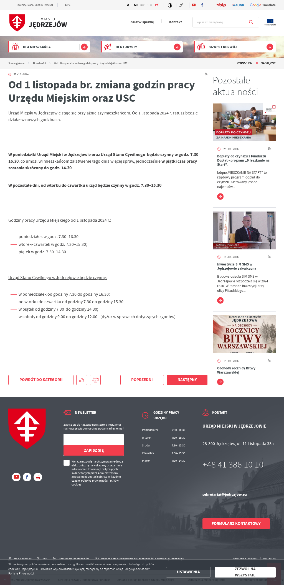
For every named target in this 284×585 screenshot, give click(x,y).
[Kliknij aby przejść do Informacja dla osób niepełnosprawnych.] (181, 5)
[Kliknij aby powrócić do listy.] (257, 63)
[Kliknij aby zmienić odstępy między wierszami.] (143, 6)
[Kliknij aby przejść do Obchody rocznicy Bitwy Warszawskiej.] (244, 334)
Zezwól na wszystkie (245, 572)
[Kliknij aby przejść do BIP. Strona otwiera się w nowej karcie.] (221, 5)
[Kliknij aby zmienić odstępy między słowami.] (149, 6)
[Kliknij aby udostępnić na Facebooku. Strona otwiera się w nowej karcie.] (81, 380)
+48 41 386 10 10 (232, 464)
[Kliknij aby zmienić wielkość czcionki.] (129, 6)
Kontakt (175, 22)
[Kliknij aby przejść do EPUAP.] (238, 5)
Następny (268, 63)
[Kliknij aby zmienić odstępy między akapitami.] (156, 6)
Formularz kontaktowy (236, 523)
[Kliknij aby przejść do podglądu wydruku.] (95, 380)
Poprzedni (245, 63)
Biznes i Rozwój (223, 47)
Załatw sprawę (142, 22)
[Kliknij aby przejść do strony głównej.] (37, 23)
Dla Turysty (126, 47)
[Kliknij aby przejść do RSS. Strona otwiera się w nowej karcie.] (206, 74)
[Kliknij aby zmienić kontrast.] (170, 5)
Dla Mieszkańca (36, 47)
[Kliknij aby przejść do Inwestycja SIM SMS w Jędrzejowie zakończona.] (244, 230)
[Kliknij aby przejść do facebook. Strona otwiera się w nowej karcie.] (202, 5)
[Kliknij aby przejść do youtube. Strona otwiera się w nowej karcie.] (193, 5)
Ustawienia (188, 572)
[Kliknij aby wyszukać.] (251, 22)
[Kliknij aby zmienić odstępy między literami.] (136, 6)
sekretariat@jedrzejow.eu (224, 494)
